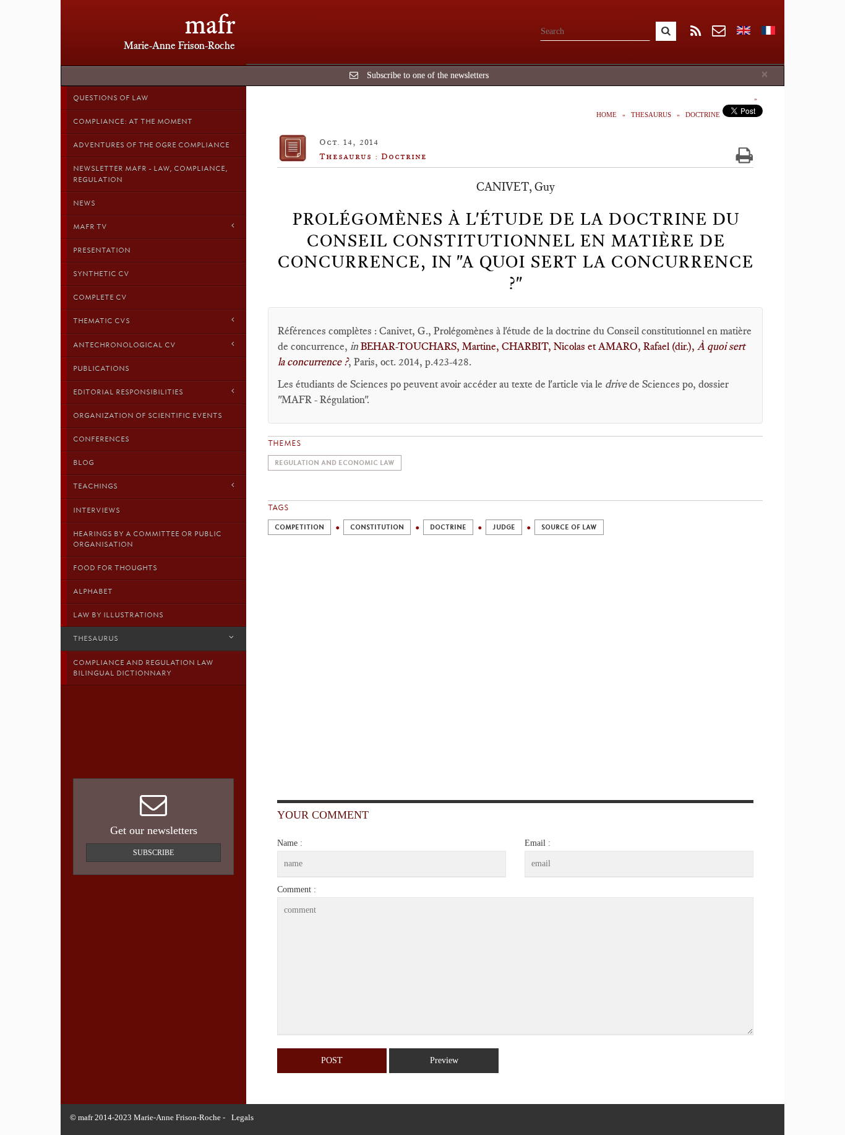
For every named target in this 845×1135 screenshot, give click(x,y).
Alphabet (93, 591)
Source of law (569, 527)
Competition (299, 527)
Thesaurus (95, 638)
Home (606, 114)
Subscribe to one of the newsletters (428, 75)
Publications (101, 368)
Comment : (296, 889)
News (84, 203)
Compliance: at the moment (132, 121)
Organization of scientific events (147, 415)
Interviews (96, 510)
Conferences (101, 439)
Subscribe (153, 852)
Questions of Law (110, 97)
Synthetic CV (101, 273)
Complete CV (100, 297)
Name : (289, 843)
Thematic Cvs (101, 320)
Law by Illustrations (118, 615)
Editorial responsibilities (128, 392)
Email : (538, 843)
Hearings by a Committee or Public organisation (147, 539)
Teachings (95, 486)
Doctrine (702, 114)
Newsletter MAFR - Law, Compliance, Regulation (150, 173)
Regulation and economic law (335, 463)
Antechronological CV (124, 345)
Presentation (102, 250)
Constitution (377, 527)
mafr (210, 24)
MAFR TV (90, 226)
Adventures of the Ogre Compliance (151, 145)
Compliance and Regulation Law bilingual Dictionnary (143, 667)
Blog (83, 462)
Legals (242, 1117)
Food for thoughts (115, 567)
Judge (503, 527)
